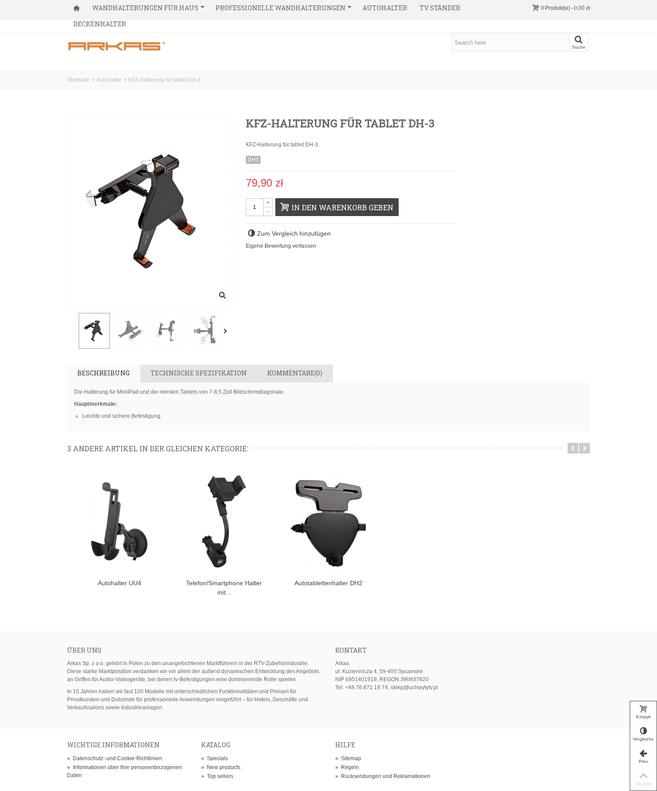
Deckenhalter (99, 24)
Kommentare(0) (294, 373)
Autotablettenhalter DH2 (328, 583)
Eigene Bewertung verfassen (281, 246)
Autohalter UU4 (119, 583)
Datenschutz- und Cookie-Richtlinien (114, 758)
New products (220, 767)
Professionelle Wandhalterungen (280, 8)
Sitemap (348, 758)
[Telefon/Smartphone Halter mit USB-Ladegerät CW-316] (224, 521)
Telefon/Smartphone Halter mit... (224, 587)
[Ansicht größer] (222, 296)
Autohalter (384, 8)
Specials (214, 758)
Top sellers (217, 776)
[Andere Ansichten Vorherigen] (71, 331)
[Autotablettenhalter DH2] (328, 521)
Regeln (347, 767)
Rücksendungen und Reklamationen (382, 776)
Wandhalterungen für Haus (145, 8)
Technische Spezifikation (199, 373)
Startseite (78, 80)
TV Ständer (440, 8)
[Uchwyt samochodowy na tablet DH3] (94, 331)
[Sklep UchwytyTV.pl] (116, 42)
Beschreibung (103, 373)
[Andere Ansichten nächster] (227, 331)
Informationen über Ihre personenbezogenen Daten (124, 771)
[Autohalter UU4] (119, 521)
